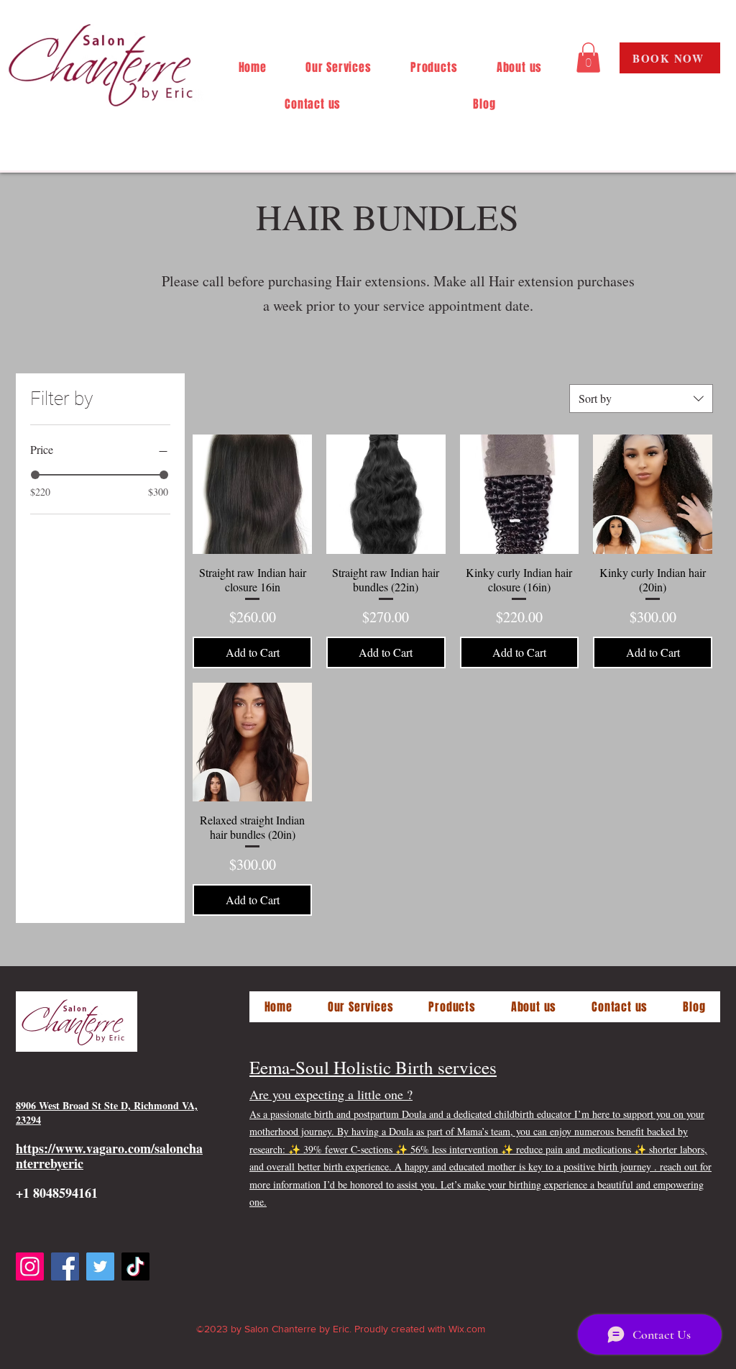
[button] (588, 57)
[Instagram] (30, 1266)
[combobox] (641, 398)
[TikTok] (135, 1266)
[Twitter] (100, 1266)
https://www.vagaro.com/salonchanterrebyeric (109, 1156)
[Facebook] (65, 1266)
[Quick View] (252, 494)
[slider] (35, 474)
